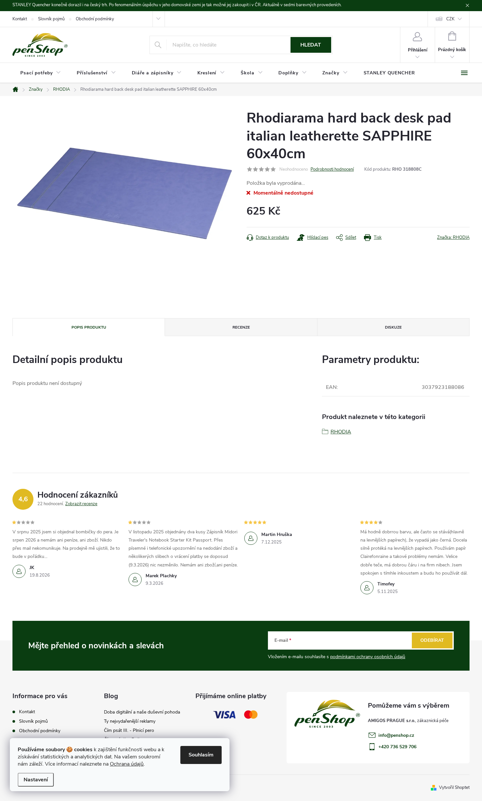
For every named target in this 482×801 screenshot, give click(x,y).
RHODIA (341, 431)
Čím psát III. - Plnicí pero (129, 730)
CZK (450, 19)
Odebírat (432, 640)
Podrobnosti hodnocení (332, 169)
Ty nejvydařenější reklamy (129, 721)
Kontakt (19, 19)
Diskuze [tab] (393, 327)
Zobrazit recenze (81, 504)
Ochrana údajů (127, 764)
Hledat (310, 44)
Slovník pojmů (51, 19)
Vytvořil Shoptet (454, 788)
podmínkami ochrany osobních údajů (367, 657)
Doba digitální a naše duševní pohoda (142, 712)
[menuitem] (40, 73)
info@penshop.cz (396, 735)
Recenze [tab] (241, 327)
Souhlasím (201, 754)
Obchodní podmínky (95, 19)
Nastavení (36, 779)
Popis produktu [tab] (88, 327)
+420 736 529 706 (397, 747)
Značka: (453, 237)
